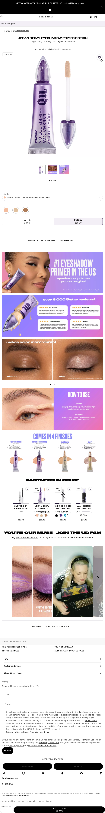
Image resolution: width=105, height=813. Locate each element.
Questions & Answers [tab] (57, 627)
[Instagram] (23, 773)
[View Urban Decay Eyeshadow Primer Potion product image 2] (52, 169)
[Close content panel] (102, 7)
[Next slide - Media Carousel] (98, 578)
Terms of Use (88, 740)
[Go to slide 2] (54, 384)
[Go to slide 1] (50, 384)
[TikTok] (4, 773)
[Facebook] (81, 773)
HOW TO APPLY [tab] (49, 240)
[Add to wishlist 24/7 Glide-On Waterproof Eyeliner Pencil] (69, 489)
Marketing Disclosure (49, 743)
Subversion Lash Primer (21, 507)
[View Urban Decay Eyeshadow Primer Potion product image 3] (64, 169)
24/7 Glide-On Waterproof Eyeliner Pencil (63, 507)
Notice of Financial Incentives (35, 732)
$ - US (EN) (7, 784)
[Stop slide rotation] (50, 10)
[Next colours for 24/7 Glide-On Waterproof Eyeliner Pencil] (67, 515)
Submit (7, 750)
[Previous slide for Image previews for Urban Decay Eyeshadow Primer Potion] (34, 169)
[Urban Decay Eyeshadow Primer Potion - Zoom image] (52, 105)
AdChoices (9, 795)
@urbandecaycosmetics (27, 537)
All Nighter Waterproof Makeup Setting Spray (84, 507)
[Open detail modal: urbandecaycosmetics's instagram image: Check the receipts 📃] (32, 581)
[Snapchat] (62, 773)
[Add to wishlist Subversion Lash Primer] (27, 489)
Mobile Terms (91, 720)
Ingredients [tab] (66, 240)
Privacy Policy (23, 795)
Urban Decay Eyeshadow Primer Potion (42, 507)
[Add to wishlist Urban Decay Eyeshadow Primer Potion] (99, 57)
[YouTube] (42, 773)
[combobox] (49, 23)
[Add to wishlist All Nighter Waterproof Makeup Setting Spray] (90, 489)
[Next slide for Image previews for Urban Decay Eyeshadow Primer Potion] (70, 169)
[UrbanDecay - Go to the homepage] (46, 17)
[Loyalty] (91, 17)
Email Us (78, 766)
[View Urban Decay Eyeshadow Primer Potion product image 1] (41, 169)
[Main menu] (102, 17)
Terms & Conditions (8, 801)
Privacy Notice (13, 732)
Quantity (5, 807)
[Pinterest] (100, 773)
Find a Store (27, 766)
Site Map (21, 801)
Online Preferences (45, 801)
